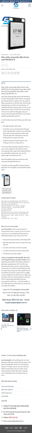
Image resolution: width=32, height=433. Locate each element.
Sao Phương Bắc (6, 159)
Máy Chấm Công (15, 54)
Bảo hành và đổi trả (7, 389)
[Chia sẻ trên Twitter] (9, 73)
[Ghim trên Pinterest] (15, 73)
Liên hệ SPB (4, 396)
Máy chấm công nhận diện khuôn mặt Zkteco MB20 (23, 330)
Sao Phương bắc (9, 98)
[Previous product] (6, 65)
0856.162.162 (13, 417)
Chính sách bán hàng (7, 386)
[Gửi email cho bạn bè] (12, 73)
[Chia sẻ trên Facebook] (6, 73)
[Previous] (1, 332)
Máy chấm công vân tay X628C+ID (7, 326)
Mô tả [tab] (3, 83)
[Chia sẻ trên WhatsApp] (2, 73)
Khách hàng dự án (6, 393)
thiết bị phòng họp (6, 235)
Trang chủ (4, 54)
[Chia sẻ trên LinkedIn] (18, 73)
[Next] (31, 332)
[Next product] (2, 65)
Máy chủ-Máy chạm (20, 233)
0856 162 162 (17, 300)
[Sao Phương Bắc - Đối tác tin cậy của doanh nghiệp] (16, 5)
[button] (2, 5)
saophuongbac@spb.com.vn (16, 302)
